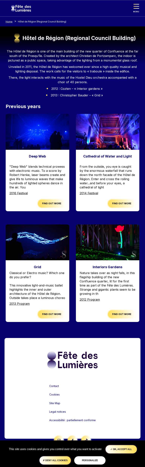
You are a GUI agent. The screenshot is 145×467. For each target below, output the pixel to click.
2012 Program (90, 299)
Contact (54, 386)
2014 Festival (89, 193)
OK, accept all (122, 449)
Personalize (90, 460)
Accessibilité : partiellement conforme (72, 420)
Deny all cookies (56, 460)
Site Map (54, 403)
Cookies (54, 394)
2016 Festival (18, 193)
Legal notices (57, 411)
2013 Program (19, 304)
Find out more (51, 203)
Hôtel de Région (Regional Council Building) (42, 21)
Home (9, 21)
